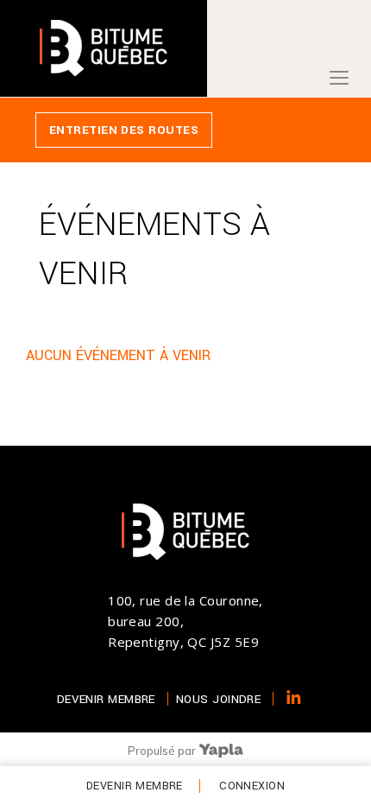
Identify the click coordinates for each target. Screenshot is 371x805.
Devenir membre (134, 786)
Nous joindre (218, 699)
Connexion (252, 786)
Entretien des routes (123, 130)
